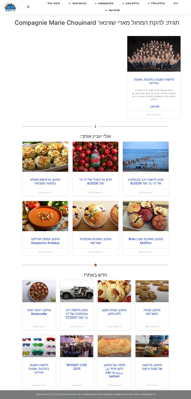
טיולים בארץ (132, 3)
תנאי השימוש (75, 394)
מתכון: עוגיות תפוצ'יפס (152, 312)
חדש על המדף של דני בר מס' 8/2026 (95, 181)
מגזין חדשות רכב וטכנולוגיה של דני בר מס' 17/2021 (77, 313)
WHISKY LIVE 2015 (76, 367)
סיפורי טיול (53, 3)
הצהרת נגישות (42, 394)
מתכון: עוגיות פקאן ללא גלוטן (114, 312)
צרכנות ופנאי (79, 3)
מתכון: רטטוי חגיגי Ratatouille (39, 312)
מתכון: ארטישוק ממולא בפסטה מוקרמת (45, 181)
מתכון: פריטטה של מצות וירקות (152, 367)
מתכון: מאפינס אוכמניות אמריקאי (95, 241)
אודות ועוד (114, 10)
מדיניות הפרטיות (58, 394)
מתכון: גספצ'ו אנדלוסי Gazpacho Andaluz (45, 241)
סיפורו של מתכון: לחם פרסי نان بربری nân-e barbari (114, 370)
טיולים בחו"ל (158, 3)
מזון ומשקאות (105, 3)
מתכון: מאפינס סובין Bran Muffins (146, 241)
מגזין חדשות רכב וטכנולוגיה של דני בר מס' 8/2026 (146, 181)
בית (176, 3)
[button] (28, 7)
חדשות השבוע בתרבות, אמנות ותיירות (154, 81)
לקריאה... (154, 106)
